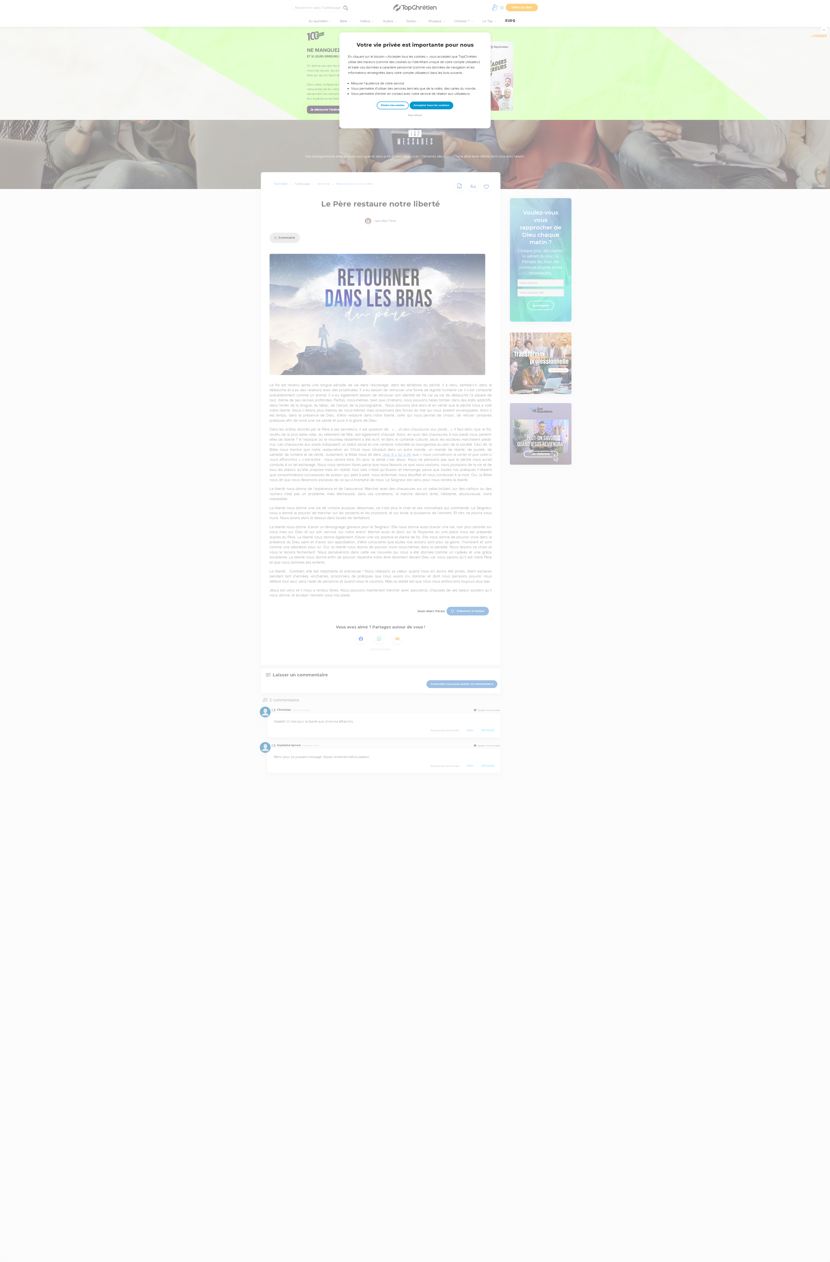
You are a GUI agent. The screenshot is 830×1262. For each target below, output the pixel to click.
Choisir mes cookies (392, 105)
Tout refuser (415, 115)
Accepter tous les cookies (431, 105)
